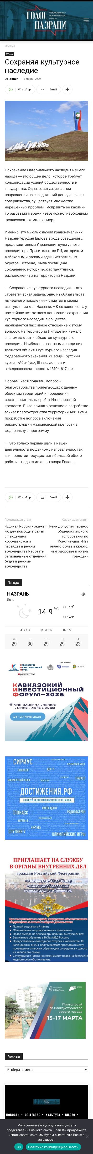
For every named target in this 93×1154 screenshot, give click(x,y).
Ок (19, 1147)
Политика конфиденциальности (53, 1147)
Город (9, 53)
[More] (67, 89)
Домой (10, 46)
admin (14, 78)
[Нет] (87, 1136)
